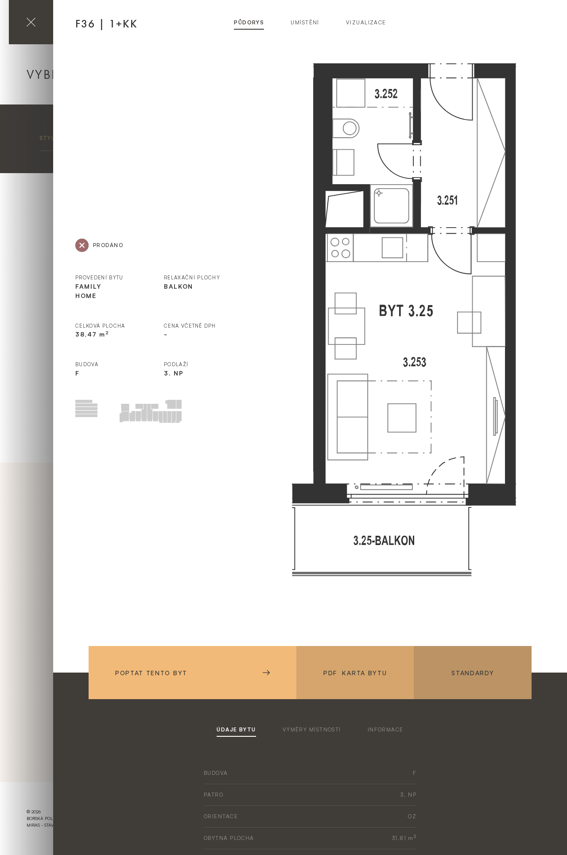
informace (386, 729)
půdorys (249, 22)
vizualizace (366, 22)
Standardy (472, 673)
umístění (305, 22)
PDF (355, 673)
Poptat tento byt (151, 673)
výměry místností (312, 729)
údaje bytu (236, 729)
